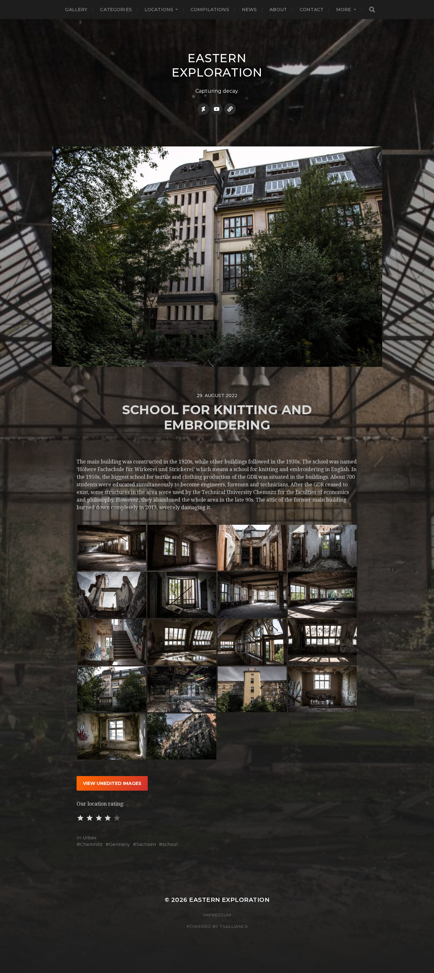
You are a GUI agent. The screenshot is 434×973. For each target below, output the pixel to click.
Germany (119, 844)
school (170, 844)
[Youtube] (216, 109)
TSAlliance (234, 926)
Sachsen (146, 844)
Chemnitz (91, 844)
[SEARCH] (372, 10)
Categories (116, 9)
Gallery (76, 9)
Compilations (210, 9)
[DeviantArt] (203, 109)
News (249, 9)
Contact (311, 9)
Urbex (90, 838)
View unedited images (112, 783)
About (278, 9)
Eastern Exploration (217, 65)
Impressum (217, 914)
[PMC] (230, 109)
